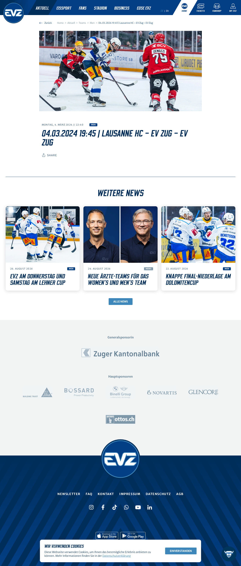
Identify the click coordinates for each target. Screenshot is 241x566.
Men (93, 124)
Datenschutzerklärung (116, 556)
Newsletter (68, 494)
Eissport (63, 8)
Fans (82, 8)
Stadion (100, 8)
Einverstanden (181, 551)
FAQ (89, 494)
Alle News (120, 301)
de (162, 11)
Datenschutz (158, 494)
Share (52, 155)
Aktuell (42, 8)
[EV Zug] (13, 12)
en (167, 11)
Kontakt (106, 494)
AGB (180, 494)
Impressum (129, 494)
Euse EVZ (144, 8)
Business (121, 8)
